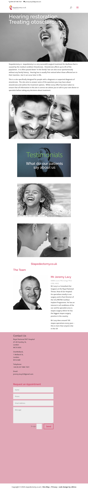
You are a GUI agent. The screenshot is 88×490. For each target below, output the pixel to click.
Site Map (46, 487)
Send (48, 426)
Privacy (54, 487)
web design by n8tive (67, 487)
